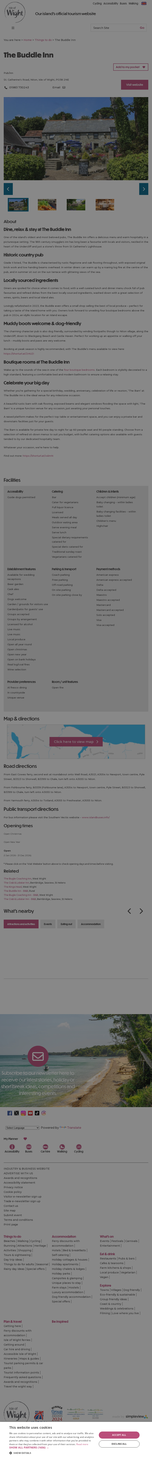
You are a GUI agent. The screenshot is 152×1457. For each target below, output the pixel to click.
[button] (52, 1447)
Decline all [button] (119, 1443)
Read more (82, 1444)
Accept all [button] (119, 1435)
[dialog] (76, 1439)
